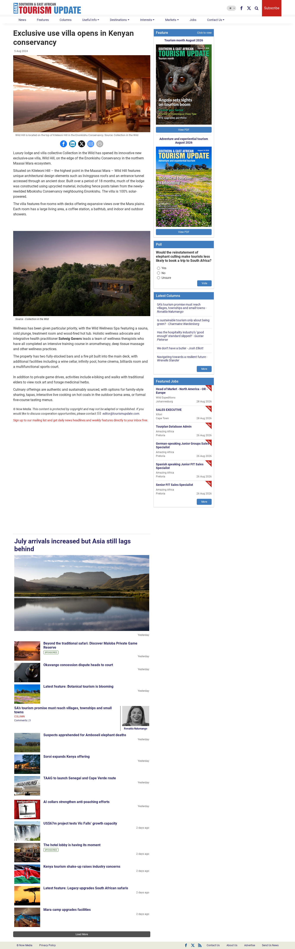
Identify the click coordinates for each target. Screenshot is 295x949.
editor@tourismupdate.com (121, 413)
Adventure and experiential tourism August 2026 (183, 140)
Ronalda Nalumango (135, 728)
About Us (232, 945)
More (204, 368)
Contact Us (214, 20)
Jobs (193, 20)
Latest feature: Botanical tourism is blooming (78, 686)
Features (43, 20)
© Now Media (24, 945)
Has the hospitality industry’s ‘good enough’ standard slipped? (180, 334)
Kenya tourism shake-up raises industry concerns (81, 866)
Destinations (118, 20)
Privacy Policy (47, 945)
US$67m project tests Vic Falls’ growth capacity (80, 823)
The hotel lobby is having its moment (71, 845)
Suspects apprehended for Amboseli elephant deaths (84, 735)
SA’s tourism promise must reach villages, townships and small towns (181, 306)
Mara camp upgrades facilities (67, 910)
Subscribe (271, 8)
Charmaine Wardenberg (183, 324)
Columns (65, 20)
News (22, 20)
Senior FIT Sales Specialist (174, 484)
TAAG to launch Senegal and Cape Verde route (79, 778)
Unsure (166, 277)
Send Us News (270, 945)
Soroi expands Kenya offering (66, 756)
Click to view (204, 32)
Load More (82, 934)
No (163, 273)
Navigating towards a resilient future (181, 357)
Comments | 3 (22, 720)
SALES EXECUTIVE (169, 409)
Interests (146, 20)
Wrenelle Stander (168, 360)
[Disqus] (81, 479)
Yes (164, 268)
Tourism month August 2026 (183, 40)
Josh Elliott (196, 348)
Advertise (249, 945)
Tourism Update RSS (199, 945)
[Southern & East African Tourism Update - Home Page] (47, 8)
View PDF (183, 129)
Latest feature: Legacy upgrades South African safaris (85, 888)
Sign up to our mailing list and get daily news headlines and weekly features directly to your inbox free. (80, 420)
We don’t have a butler (171, 348)
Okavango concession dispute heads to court (78, 665)
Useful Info (89, 20)
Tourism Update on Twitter (192, 945)
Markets (170, 20)
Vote (204, 283)
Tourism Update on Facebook (185, 945)
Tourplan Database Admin (174, 426)
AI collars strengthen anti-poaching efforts (76, 802)
